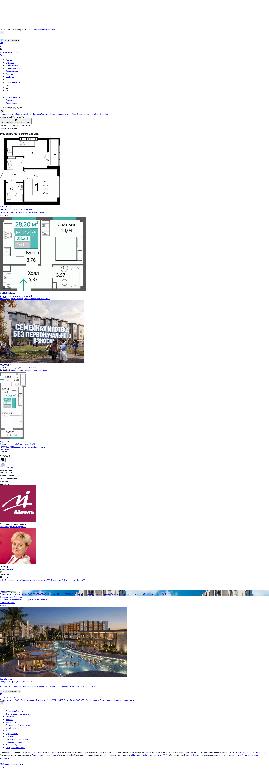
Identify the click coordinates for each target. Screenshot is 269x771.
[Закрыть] (2, 32)
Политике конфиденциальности (146, 755)
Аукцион (9, 719)
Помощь (9, 736)
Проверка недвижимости (17, 742)
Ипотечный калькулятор (17, 739)
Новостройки (12, 65)
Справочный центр (14, 711)
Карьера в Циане (13, 744)
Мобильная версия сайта (11, 764)
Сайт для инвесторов (15, 747)
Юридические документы (17, 714)
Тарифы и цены (12, 728)
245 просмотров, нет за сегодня (15, 122)
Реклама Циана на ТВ (15, 722)
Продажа (10, 62)
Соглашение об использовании (41, 29)
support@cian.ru (193, 755)
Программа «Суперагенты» (18, 725)
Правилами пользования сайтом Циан (249, 752)
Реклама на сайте (13, 730)
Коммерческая (12, 71)
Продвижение (12, 733)
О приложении (7, 766)
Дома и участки (13, 68)
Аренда (9, 59)
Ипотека (9, 73)
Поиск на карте (12, 716)
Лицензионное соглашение (44, 755)
